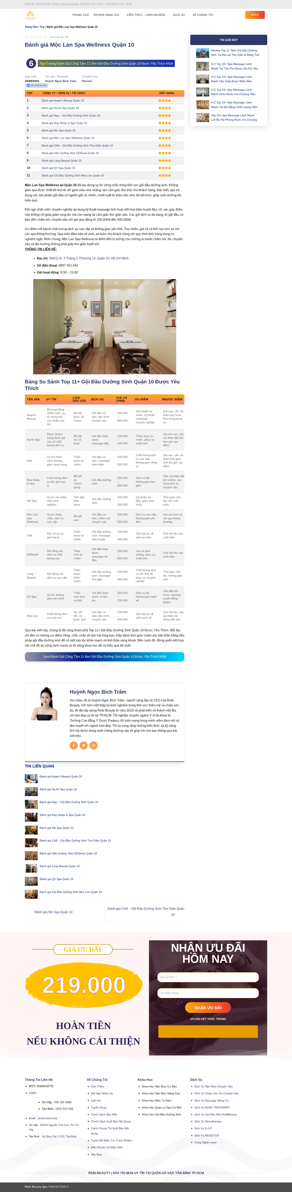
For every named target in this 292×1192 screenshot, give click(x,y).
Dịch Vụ (179, 14)
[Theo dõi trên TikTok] (261, 4)
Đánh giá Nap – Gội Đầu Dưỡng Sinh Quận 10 (71, 115)
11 (28, 175)
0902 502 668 (64, 1108)
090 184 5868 (63, 1102)
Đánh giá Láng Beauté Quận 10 (62, 160)
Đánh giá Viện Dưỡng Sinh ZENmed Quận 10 (70, 153)
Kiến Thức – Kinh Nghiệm (146, 14)
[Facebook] (74, 745)
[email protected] (47, 1118)
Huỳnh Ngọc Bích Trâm (60, 81)
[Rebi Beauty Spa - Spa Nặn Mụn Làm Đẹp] (45, 15)
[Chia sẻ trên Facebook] (95, 671)
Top (42, 26)
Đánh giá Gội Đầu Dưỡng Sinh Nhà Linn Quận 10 (73, 175)
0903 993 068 (43, 4)
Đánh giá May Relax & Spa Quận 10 (64, 123)
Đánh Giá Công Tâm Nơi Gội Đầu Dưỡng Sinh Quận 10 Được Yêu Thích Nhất (115, 63)
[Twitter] (84, 745)
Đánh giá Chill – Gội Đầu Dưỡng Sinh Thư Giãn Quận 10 (77, 145)
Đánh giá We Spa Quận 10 (58, 130)
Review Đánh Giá (106, 14)
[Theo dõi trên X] (265, 4)
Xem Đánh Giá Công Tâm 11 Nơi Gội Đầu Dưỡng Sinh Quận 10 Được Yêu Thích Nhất (104, 656)
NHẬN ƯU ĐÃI (208, 1008)
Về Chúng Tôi (202, 14)
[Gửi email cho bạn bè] (104, 671)
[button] (239, 15)
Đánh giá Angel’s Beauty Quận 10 (63, 100)
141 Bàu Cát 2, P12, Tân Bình (59, 1136)
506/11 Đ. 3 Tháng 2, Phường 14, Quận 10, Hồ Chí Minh (88, 258)
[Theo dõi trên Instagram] (257, 4)
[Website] (94, 745)
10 (28, 167)
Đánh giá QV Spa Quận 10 (58, 167)
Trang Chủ (80, 14)
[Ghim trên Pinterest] (109, 671)
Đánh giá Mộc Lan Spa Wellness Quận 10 (68, 138)
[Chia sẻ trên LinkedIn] (114, 671)
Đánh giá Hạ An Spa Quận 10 (60, 108)
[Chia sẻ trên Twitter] (99, 671)
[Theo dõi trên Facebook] (254, 4)
